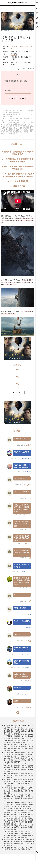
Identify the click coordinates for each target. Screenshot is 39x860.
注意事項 (14, 54)
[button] (6, 348)
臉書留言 (23, 98)
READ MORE (17, 393)
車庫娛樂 (6, 30)
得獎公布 (14, 64)
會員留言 (12, 98)
